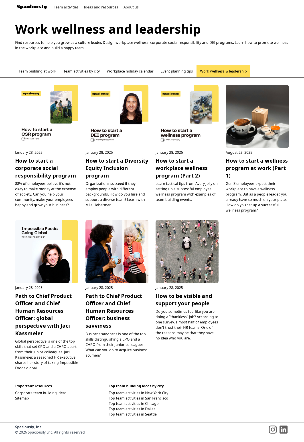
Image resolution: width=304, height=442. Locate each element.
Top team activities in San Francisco (138, 398)
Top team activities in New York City (138, 392)
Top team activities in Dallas (132, 408)
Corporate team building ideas (41, 392)
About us (131, 7)
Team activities (66, 7)
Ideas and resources (101, 7)
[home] (32, 7)
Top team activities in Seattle (133, 414)
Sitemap (22, 398)
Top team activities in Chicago (134, 403)
